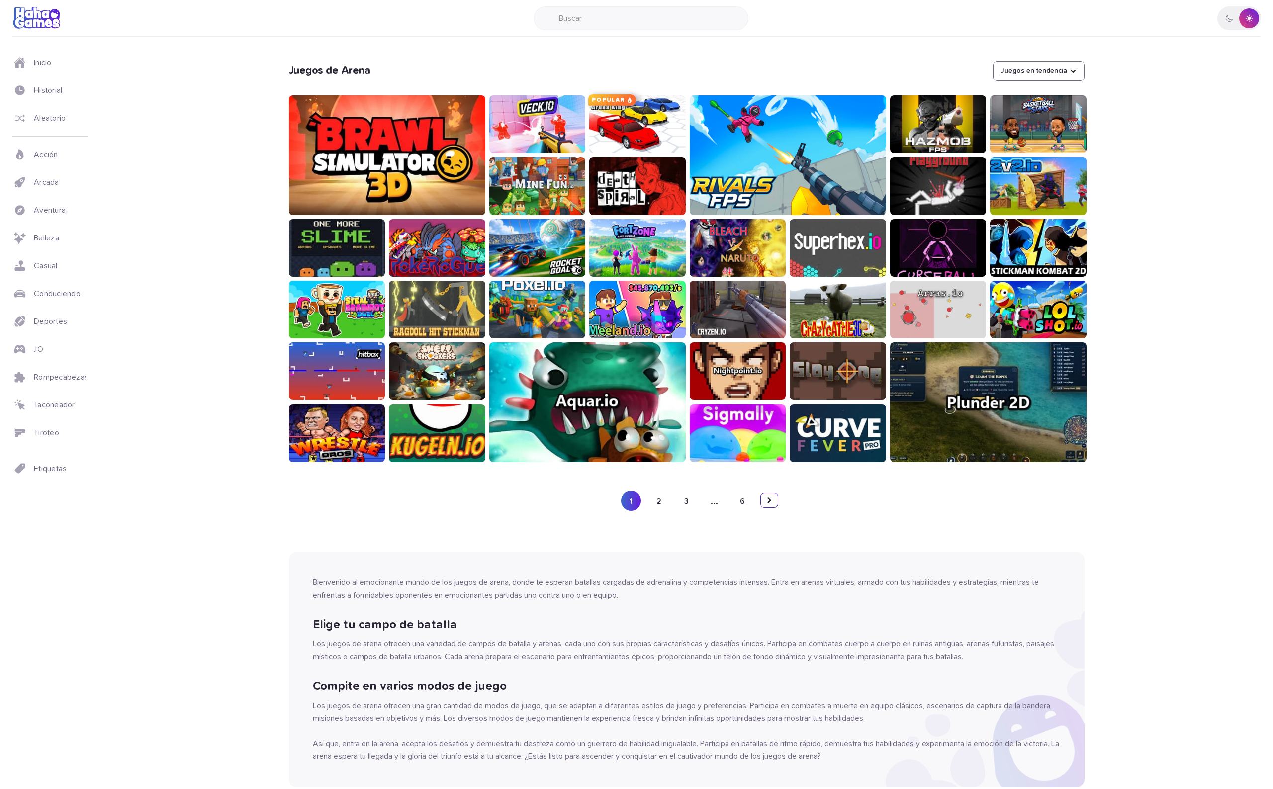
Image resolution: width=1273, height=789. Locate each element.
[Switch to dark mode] (1239, 18)
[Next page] (769, 500)
